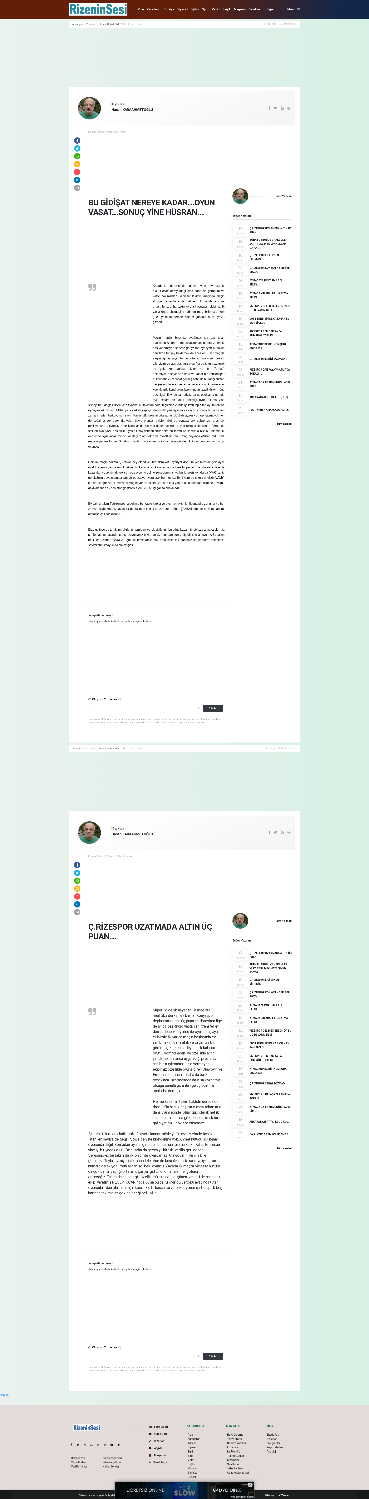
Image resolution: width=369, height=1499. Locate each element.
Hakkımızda (78, 1458)
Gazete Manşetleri (238, 1472)
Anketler (272, 1438)
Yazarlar (91, 24)
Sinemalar (233, 1460)
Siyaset (182, 9)
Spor (205, 9)
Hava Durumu (235, 1434)
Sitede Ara (273, 1434)
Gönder (213, 708)
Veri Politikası (79, 1466)
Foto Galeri (161, 1426)
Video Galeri (161, 1433)
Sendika (254, 9)
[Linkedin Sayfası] (99, 1444)
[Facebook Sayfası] (73, 1444)
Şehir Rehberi (235, 1468)
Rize (141, 9)
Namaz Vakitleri (236, 1443)
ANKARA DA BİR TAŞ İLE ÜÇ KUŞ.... (270, 397)
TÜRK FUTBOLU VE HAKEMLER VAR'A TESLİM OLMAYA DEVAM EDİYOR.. (268, 243)
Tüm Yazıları (283, 196)
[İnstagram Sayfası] (86, 1444)
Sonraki (4, 1395)
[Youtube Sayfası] (93, 1444)
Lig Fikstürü (233, 1451)
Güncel (192, 1476)
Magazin (240, 9)
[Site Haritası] (113, 1444)
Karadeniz (154, 9)
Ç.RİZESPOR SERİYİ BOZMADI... (268, 358)
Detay (270, 1495)
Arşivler (159, 1448)
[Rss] (106, 1444)
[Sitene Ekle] (120, 1444)
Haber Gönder (111, 1466)
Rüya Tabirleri (275, 1447)
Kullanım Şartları (112, 1458)
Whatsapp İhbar (112, 1462)
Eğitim (195, 9)
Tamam (285, 1495)
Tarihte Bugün (235, 1455)
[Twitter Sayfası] (79, 1444)
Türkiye (169, 9)
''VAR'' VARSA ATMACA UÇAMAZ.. (269, 409)
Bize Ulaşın (160, 1462)
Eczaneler (233, 1447)
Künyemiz (160, 1455)
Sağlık (227, 9)
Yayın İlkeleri (78, 1462)
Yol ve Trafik (234, 1438)
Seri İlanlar (233, 1464)
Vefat (215, 9)
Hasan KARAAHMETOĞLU (113, 24)
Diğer (271, 9)
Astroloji (271, 1451)
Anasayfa (77, 24)
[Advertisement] (52, 78)
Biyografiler (273, 1443)
